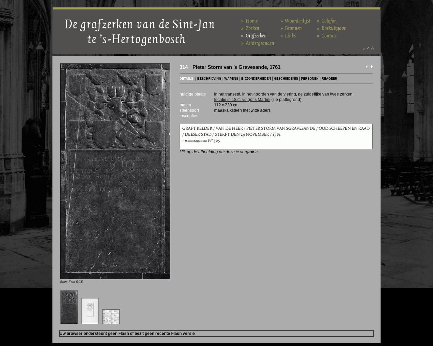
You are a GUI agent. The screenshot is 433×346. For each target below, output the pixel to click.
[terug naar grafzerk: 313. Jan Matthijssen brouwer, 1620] (366, 67)
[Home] (249, 20)
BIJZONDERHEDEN (256, 78)
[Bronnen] (291, 28)
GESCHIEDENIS (286, 78)
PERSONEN (310, 78)
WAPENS (231, 78)
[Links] (288, 35)
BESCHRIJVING (209, 78)
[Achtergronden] (257, 43)
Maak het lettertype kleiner (364, 48)
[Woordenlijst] (295, 20)
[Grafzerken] (254, 35)
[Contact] (327, 35)
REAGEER (329, 78)
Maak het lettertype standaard (368, 48)
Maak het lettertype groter (372, 48)
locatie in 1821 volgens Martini (242, 99)
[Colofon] (327, 20)
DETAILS (186, 78)
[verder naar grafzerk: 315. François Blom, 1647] (372, 67)
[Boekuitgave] (331, 28)
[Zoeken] (250, 28)
